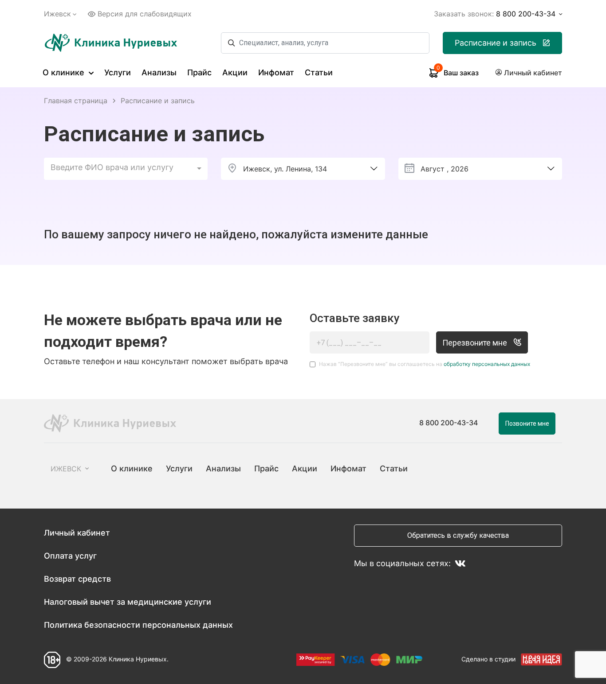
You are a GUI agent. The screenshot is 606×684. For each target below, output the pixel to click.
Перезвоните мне (475, 342)
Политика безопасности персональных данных (138, 625)
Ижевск (57, 13)
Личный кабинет (77, 532)
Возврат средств (77, 578)
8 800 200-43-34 (448, 422)
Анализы (159, 72)
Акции (235, 72)
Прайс (199, 72)
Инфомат (276, 72)
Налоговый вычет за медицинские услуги (127, 601)
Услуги (117, 72)
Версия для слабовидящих (145, 13)
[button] (126, 169)
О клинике (65, 72)
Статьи (319, 72)
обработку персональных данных (487, 364)
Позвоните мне (527, 423)
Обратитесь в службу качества (458, 535)
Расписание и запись (495, 42)
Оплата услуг (70, 555)
